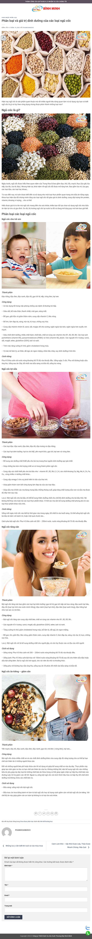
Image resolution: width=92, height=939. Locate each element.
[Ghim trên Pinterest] (52, 813)
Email (7, 895)
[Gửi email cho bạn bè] (48, 813)
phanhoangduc (28, 27)
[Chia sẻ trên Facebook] (40, 813)
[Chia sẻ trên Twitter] (44, 813)
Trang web (8, 906)
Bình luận (8, 866)
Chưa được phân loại (9, 17)
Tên (6, 885)
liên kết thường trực (46, 821)
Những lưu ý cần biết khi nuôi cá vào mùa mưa (24, 846)
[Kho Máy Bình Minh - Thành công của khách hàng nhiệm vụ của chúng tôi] (46, 8)
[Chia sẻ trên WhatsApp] (36, 813)
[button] (3, 8)
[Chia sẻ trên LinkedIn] (56, 813)
